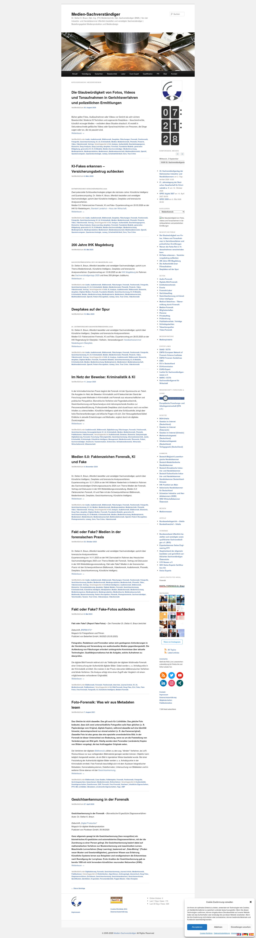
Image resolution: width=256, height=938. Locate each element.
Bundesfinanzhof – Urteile (170, 524)
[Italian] (249, 934)
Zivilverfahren (115, 782)
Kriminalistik (106, 141)
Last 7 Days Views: (157, 901)
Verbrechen (111, 441)
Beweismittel (112, 73)
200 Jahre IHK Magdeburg (92, 244)
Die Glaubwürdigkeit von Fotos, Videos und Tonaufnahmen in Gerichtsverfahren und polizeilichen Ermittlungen (104, 97)
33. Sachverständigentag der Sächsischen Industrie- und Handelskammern (173, 162)
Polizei (142, 439)
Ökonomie (135, 439)
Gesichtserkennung (87, 141)
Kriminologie (86, 439)
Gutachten (99, 73)
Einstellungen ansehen (241, 927)
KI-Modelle (98, 149)
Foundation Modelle (126, 146)
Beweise (123, 434)
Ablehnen (218, 927)
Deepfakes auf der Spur (90, 309)
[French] (242, 934)
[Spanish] (252, 934)
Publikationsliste (165, 703)
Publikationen (76, 434)
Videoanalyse (103, 597)
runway (105, 153)
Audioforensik (96, 139)
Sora (125, 153)
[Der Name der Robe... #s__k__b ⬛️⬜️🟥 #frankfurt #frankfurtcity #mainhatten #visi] (163, 624)
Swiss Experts (165, 570)
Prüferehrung (164, 318)
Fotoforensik (143, 139)
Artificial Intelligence (112, 585)
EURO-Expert (164, 369)
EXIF (99, 784)
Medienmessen (165, 511)
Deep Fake (75, 512)
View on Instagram (172, 642)
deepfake (107, 146)
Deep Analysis (85, 146)
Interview (116, 685)
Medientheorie (87, 517)
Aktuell (74, 73)
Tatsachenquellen (166, 327)
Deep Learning (97, 146)
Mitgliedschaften (166, 310)
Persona (162, 313)
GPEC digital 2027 (166, 193)
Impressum (235, 933)
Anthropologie (124, 874)
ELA (133, 687)
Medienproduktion (91, 151)
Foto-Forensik (82, 689)
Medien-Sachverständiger (95, 14)
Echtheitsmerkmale (167, 284)
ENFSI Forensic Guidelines (170, 358)
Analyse (115, 144)
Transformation (100, 441)
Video (73, 144)
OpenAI (143, 151)
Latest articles (173, 652)
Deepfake (115, 139)
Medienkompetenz (78, 592)
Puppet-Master (119, 879)
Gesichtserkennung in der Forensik (100, 799)
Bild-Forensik (117, 687)
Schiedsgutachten (166, 324)
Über (165, 73)
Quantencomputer (78, 153)
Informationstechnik (135, 437)
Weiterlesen (77, 133)
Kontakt (174, 73)
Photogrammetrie (78, 519)
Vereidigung (86, 73)
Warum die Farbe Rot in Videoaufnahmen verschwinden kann (171, 249)
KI (92, 149)
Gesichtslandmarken (120, 876)
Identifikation (76, 879)
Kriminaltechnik (77, 362)
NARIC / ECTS (165, 377)
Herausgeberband (94, 432)
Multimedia (75, 594)
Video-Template (132, 879)
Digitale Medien (85, 292)
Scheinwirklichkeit (115, 153)
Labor (123, 73)
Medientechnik (131, 507)
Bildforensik (106, 139)
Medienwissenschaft (117, 151)
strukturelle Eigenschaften (106, 787)
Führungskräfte (105, 437)
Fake (138, 687)
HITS (86, 629)
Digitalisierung (112, 429)
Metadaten (91, 787)
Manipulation (106, 589)
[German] (245, 934)
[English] (238, 934)
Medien (114, 141)
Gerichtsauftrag (165, 293)
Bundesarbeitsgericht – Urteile (171, 521)
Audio (87, 139)
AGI (105, 289)
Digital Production (88, 823)
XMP (123, 787)
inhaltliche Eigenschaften (138, 784)
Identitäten (86, 879)
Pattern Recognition (100, 296)
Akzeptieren (197, 927)
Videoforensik (82, 144)
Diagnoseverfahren (78, 876)
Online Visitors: (156, 898)
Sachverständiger (78, 441)
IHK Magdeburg (129, 272)
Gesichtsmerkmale (135, 876)
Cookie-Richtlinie (206, 933)
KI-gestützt (95, 879)
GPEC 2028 (164, 199)
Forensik (134, 139)
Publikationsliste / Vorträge (170, 321)
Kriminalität (75, 439)
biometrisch (134, 874)
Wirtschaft (137, 441)
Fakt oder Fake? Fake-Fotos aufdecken (103, 609)
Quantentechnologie (93, 153)
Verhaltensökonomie (124, 441)
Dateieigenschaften (78, 784)
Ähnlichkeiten (102, 874)
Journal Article (126, 685)
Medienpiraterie (77, 151)
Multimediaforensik (132, 151)
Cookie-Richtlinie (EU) (119, 909)
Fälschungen (125, 139)
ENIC (161, 360)
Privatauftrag (164, 315)
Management (113, 439)
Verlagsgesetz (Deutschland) (171, 447)
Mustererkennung (87, 594)
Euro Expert (134, 73)
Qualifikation (148, 73)
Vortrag (90, 144)
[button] (250, 902)
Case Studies (100, 779)
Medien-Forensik (122, 689)
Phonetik (133, 141)
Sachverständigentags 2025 (87, 275)
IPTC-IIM (74, 787)
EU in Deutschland (167, 363)
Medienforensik (123, 141)
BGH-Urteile (164, 418)
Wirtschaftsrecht (77, 444)
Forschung (95, 437)
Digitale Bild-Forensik (168, 282)
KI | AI (98, 141)
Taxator (85, 597)
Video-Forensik (165, 330)
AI (110, 144)
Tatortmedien (76, 597)
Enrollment (91, 876)
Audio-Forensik (165, 279)
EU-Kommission (166, 366)
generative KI (86, 149)
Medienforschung (130, 149)
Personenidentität (106, 879)
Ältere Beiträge (78, 888)
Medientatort (103, 151)
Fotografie (75, 141)
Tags (119, 787)
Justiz (146, 437)
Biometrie (75, 146)
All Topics (172, 649)
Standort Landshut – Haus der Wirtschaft (108, 208)
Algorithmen (113, 874)
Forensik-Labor (165, 290)
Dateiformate (92, 784)
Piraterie (141, 141)
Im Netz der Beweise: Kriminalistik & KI (103, 376)
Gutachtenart (91, 782)
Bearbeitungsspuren (137, 144)
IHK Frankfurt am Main (168, 484)
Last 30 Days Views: (158, 903)
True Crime (131, 153)
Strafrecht (90, 441)
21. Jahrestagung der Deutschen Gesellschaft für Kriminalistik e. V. (171, 185)
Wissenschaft (90, 444)
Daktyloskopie (141, 434)
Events (162, 287)
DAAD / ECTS (165, 349)
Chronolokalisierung (87, 587)
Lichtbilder (83, 787)
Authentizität (123, 144)
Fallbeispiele (111, 779)
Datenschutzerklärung (222, 933)
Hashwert (124, 784)
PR (158, 73)
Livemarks (163, 659)
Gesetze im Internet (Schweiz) (171, 432)
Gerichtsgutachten (78, 782)
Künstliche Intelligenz (99, 439)
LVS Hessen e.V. (166, 562)
